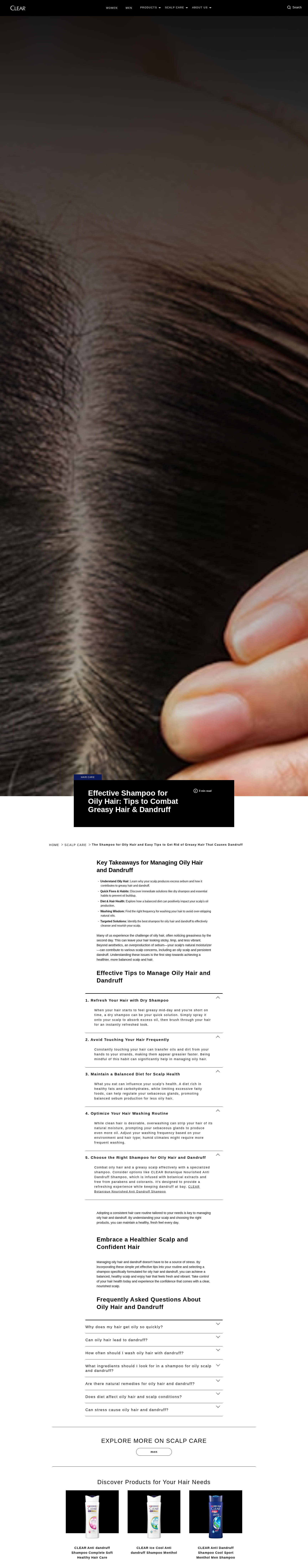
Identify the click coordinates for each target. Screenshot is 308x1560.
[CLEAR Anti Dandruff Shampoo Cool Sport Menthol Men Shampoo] (216, 1517)
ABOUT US (200, 7)
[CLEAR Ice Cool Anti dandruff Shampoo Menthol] (154, 1517)
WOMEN (112, 7)
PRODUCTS (148, 7)
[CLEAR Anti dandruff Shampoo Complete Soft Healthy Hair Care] (92, 1517)
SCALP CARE (174, 7)
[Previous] (53, 1515)
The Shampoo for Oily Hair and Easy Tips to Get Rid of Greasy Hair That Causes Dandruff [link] (167, 844)
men (154, 1451)
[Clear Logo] (17, 7)
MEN (129, 7)
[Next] (255, 1515)
